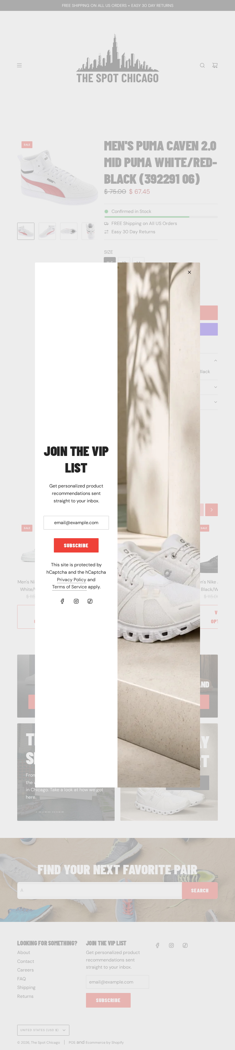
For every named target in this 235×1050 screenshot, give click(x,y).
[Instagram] (76, 601)
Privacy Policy (71, 580)
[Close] (189, 272)
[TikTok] (90, 601)
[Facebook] (62, 601)
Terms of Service (69, 587)
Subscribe (76, 545)
